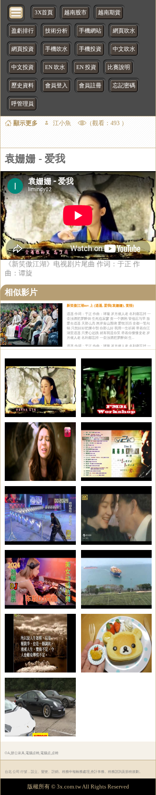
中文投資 (22, 67)
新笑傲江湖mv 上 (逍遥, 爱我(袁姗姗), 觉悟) (100, 306)
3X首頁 (44, 13)
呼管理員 (22, 104)
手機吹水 (56, 49)
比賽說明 (118, 67)
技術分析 (56, 31)
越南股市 (75, 13)
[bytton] (16, 12)
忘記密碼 (124, 86)
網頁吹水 (124, 31)
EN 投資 (86, 67)
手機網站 (90, 31)
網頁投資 (22, 49)
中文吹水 (124, 49)
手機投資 (90, 49)
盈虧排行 (22, 31)
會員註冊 (90, 86)
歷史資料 (22, 86)
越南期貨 (109, 13)
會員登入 (56, 86)
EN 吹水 (55, 67)
